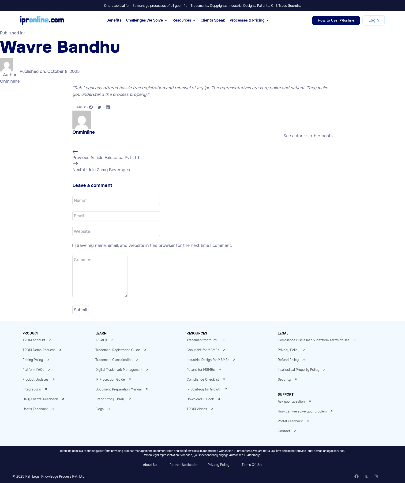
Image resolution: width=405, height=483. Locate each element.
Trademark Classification (113, 360)
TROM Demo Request (38, 350)
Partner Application (183, 465)
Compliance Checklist (203, 379)
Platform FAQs (33, 370)
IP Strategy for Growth (204, 389)
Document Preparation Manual (118, 389)
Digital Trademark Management (118, 370)
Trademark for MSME (202, 340)
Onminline (10, 81)
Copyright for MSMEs (203, 350)
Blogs (99, 409)
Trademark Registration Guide (117, 350)
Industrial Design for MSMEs (208, 360)
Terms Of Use (252, 465)
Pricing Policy (32, 360)
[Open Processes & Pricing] (268, 20)
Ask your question (291, 401)
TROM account (33, 340)
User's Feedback (35, 409)
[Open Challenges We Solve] (166, 20)
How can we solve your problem (302, 411)
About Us (150, 465)
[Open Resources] (194, 20)
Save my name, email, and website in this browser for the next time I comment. (154, 245)
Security (284, 379)
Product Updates (35, 379)
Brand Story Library (110, 399)
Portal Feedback (290, 421)
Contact (284, 431)
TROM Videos (197, 409)
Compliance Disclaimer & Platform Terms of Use (313, 340)
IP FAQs (101, 340)
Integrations (31, 389)
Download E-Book (200, 399)
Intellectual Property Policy (298, 370)
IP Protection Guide (110, 379)
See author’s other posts (308, 135)
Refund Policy (288, 360)
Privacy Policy (288, 350)
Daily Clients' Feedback (40, 399)
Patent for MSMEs (201, 370)
